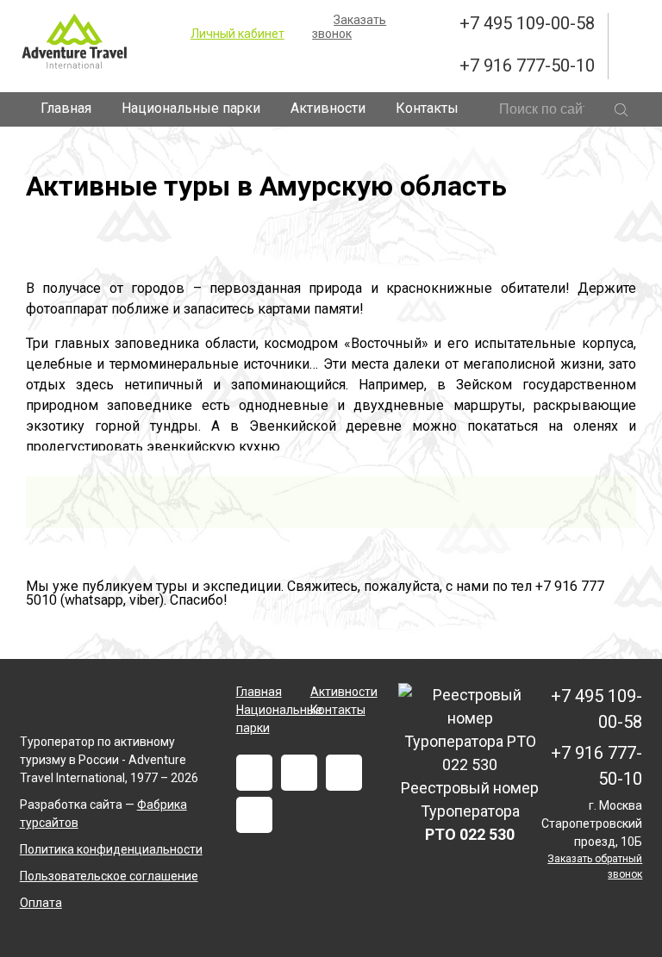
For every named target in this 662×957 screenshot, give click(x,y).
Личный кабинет (237, 34)
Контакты (427, 108)
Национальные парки (191, 108)
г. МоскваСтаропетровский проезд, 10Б (591, 823)
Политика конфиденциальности (111, 849)
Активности (327, 108)
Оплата (41, 903)
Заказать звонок (349, 26)
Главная (66, 108)
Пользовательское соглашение (109, 876)
